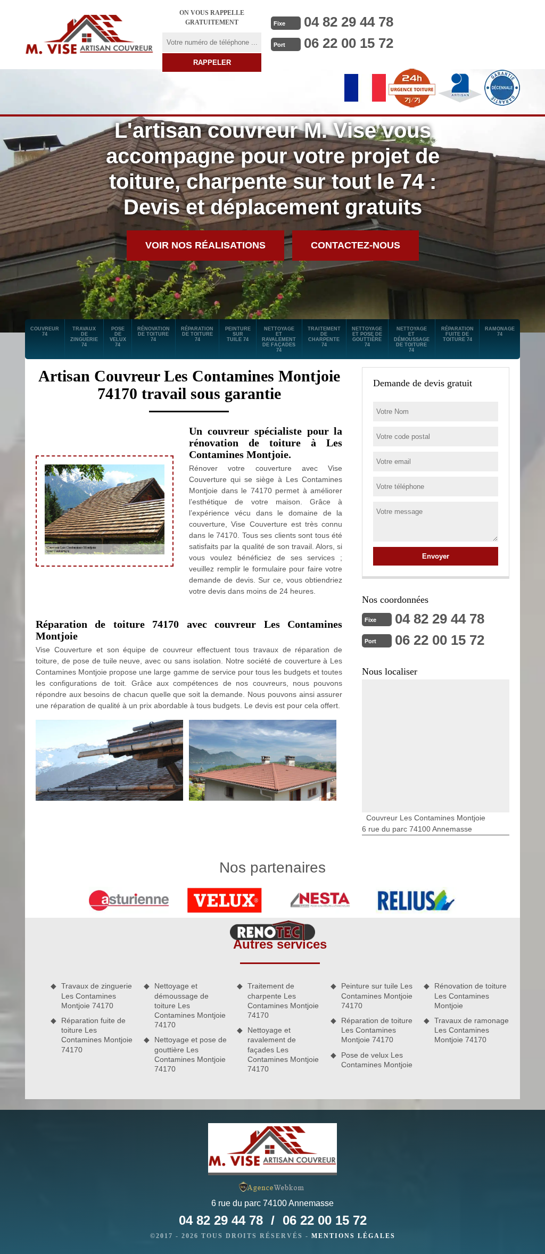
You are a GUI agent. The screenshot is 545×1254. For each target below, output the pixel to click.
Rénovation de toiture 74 (153, 334)
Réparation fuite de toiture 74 (457, 334)
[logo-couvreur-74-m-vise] (89, 34)
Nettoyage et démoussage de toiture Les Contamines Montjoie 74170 (190, 1005)
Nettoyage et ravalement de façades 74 (279, 339)
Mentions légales (353, 1236)
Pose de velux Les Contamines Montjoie (376, 1060)
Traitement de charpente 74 (324, 336)
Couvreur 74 (44, 331)
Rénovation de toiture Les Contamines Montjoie (470, 995)
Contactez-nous (355, 245)
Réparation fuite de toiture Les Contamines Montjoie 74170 (97, 1035)
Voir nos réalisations (205, 245)
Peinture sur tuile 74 (238, 334)
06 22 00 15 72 (348, 43)
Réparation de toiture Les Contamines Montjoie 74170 (376, 1030)
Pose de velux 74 (118, 336)
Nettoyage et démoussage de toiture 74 (412, 339)
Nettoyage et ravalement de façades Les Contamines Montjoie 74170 (283, 1049)
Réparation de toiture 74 (197, 334)
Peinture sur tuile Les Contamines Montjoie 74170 (376, 995)
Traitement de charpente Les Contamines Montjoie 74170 (283, 1000)
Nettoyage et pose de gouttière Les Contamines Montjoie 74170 (190, 1054)
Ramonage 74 (500, 331)
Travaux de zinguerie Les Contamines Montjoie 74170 (96, 995)
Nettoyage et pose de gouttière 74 (367, 336)
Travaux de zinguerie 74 (84, 336)
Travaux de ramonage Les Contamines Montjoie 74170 (471, 1030)
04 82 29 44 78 (348, 22)
